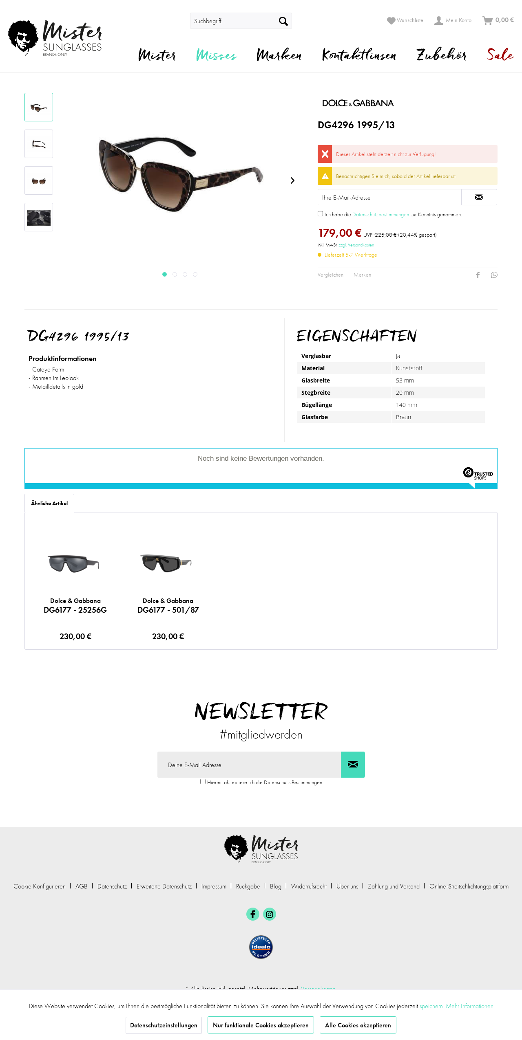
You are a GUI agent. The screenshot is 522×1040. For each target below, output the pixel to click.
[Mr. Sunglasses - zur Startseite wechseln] (60, 38)
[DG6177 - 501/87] (168, 563)
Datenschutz (112, 886)
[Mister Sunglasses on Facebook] (252, 914)
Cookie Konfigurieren (39, 886)
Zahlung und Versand (394, 886)
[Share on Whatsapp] (494, 275)
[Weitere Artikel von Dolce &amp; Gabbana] (397, 103)
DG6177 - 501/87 (168, 605)
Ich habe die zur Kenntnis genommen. (393, 214)
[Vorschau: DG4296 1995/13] (38, 107)
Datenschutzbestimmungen (380, 214)
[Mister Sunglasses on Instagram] (269, 914)
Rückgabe (248, 886)
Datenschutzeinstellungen (163, 1025)
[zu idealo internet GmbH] (261, 947)
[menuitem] (179, 21)
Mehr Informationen (469, 1006)
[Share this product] (478, 275)
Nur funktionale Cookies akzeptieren (261, 1025)
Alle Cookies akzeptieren (358, 1025)
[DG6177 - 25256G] (75, 563)
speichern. (433, 1006)
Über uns (347, 886)
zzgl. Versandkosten (356, 245)
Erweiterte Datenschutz (164, 886)
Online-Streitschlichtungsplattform (469, 886)
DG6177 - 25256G (75, 605)
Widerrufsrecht (309, 886)
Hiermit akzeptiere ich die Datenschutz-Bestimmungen (264, 782)
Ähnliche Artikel (49, 503)
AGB (81, 886)
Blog (275, 886)
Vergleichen (330, 274)
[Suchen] (283, 21)
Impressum (213, 886)
